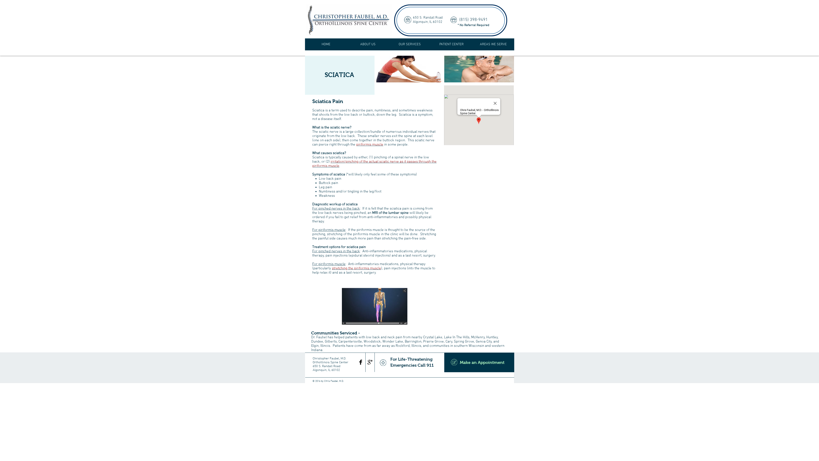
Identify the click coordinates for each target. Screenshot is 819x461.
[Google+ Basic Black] (370, 362)
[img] (409, 69)
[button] (368, 44)
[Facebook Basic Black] (360, 362)
